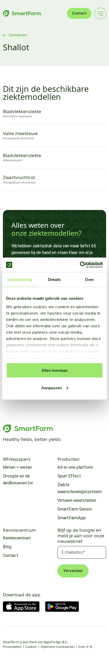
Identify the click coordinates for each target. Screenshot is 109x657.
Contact (79, 13)
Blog (7, 546)
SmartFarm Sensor (74, 509)
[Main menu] (100, 13)
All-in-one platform (75, 467)
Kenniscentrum (17, 537)
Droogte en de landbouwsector (18, 479)
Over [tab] (89, 279)
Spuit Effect (69, 476)
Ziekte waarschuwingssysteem (79, 488)
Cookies (31, 647)
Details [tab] (54, 279)
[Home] (22, 13)
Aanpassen (51, 387)
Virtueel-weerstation (76, 500)
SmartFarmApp (71, 517)
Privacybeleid (12, 647)
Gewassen (18, 35)
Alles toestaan (55, 370)
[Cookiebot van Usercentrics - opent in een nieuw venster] (80, 264)
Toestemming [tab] (19, 279)
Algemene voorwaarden (58, 647)
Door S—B (85, 647)
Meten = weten (17, 467)
